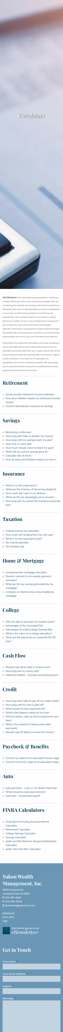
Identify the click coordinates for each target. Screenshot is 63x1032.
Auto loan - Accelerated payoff (23, 795)
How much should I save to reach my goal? (30, 447)
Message (20, 998)
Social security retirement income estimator (30, 394)
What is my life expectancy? (21, 485)
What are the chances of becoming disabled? (31, 489)
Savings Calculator (16, 837)
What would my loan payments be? (26, 708)
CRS (5, 921)
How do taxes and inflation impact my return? (31, 459)
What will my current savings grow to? (27, 451)
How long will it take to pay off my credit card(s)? (33, 700)
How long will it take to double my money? (30, 436)
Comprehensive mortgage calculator (26, 572)
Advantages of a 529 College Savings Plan (29, 629)
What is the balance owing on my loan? (28, 712)
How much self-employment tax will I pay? (30, 534)
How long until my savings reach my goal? (29, 440)
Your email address (26, 973)
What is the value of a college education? (29, 633)
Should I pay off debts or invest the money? (30, 732)
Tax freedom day (15, 546)
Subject (20, 986)
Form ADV (8, 917)
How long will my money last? (22, 671)
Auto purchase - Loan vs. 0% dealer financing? (31, 788)
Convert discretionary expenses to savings (29, 406)
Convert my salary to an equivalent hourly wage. (33, 758)
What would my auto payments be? (26, 791)
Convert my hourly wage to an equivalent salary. (32, 762)
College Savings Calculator (21, 833)
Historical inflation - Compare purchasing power (32, 675)
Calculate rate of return (19, 455)
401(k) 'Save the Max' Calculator (23, 849)
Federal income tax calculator (22, 530)
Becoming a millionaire (18, 432)
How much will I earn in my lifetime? (26, 493)
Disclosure (9, 913)
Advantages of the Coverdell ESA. (24, 625)
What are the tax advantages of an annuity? (30, 497)
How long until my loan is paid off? (25, 704)
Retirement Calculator (18, 829)
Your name (21, 961)
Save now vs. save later (19, 443)
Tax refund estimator (17, 542)
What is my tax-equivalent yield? (24, 538)
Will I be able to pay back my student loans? (30, 621)
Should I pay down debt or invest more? (28, 667)
